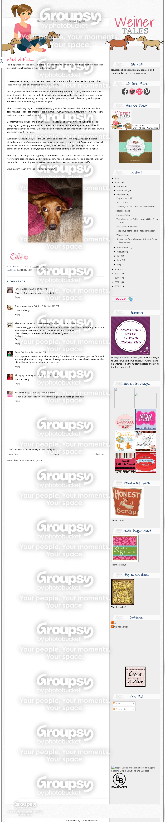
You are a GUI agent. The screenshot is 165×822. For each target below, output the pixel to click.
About (55, 22)
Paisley (46, 269)
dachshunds (25, 269)
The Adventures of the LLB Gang (32, 323)
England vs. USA (124, 198)
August (120, 251)
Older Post (98, 454)
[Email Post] (42, 266)
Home (56, 454)
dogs (37, 269)
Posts (118, 703)
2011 (117, 277)
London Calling (123, 214)
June (119, 260)
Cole (114, 622)
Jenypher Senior (120, 626)
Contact (97, 22)
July (119, 255)
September (123, 247)
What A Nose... (20, 59)
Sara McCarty (22, 392)
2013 (117, 269)
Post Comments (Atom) (31, 460)
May (119, 264)
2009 (117, 286)
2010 (117, 282)
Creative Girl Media (90, 820)
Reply (17, 297)
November (122, 190)
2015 (117, 182)
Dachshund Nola (24, 306)
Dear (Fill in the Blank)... (127, 226)
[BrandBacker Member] (119, 787)
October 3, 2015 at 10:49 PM (64, 323)
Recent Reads (123, 210)
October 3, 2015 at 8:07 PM (34, 288)
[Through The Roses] (135, 428)
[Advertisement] (131, 739)
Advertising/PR (76, 22)
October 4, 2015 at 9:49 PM (33, 352)
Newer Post (12, 454)
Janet (18, 288)
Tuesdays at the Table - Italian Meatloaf (135, 230)
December (122, 186)
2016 (117, 178)
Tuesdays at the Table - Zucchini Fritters (135, 206)
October (121, 194)
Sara (17, 352)
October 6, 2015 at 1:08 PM (42, 392)
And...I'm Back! (123, 202)
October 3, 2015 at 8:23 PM (46, 306)
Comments (120, 709)
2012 (117, 273)
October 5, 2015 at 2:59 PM (46, 375)
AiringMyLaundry (24, 375)
